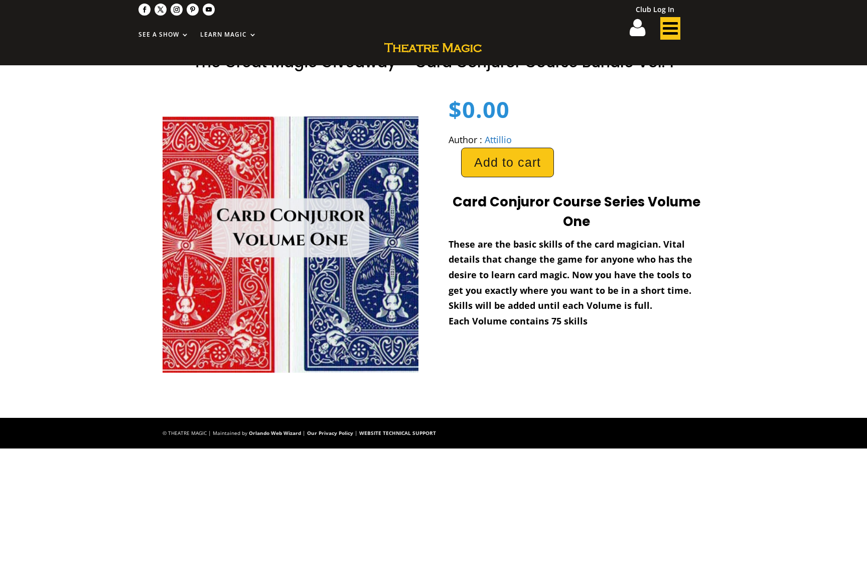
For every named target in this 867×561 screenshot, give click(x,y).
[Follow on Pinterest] (193, 10)
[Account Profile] (644, 31)
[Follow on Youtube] (209, 10)
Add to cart (507, 162)
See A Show (158, 35)
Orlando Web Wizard (275, 432)
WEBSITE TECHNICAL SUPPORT (397, 432)
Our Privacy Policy (330, 432)
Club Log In (655, 10)
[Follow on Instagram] (177, 10)
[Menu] (670, 31)
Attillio (498, 140)
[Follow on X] (161, 10)
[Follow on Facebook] (144, 10)
